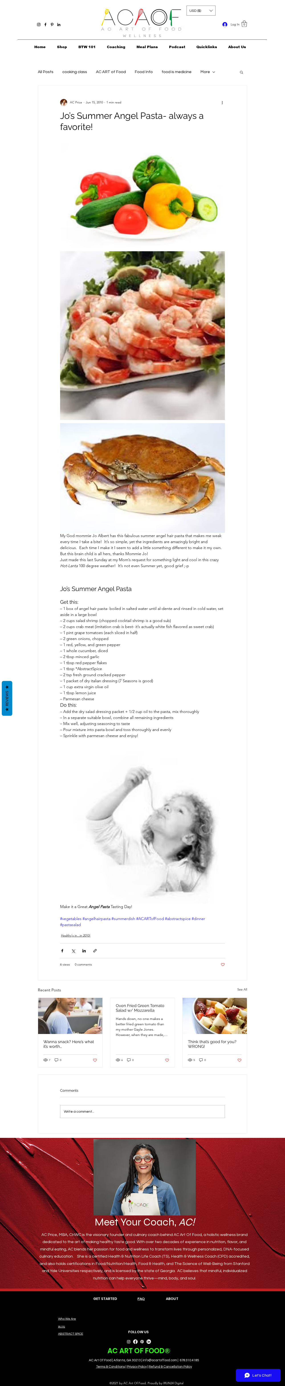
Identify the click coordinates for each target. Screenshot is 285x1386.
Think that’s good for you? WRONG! (212, 1044)
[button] (244, 24)
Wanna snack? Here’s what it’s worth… (68, 1044)
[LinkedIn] (59, 24)
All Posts (45, 72)
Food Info (144, 72)
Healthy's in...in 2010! (75, 935)
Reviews (7, 698)
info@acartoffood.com (160, 1360)
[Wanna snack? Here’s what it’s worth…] (70, 1016)
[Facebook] (45, 24)
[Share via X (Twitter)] (73, 951)
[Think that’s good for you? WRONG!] (215, 1016)
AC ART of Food (111, 72)
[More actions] (222, 102)
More (205, 72)
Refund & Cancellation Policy (170, 1366)
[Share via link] (95, 951)
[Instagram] (39, 24)
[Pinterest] (52, 24)
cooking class (74, 72)
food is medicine (176, 72)
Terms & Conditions (110, 1366)
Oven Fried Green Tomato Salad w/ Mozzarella (140, 1008)
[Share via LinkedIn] (84, 951)
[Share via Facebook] (62, 951)
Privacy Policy (137, 1366)
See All (242, 989)
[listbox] (201, 11)
